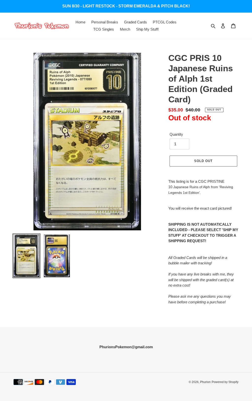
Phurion (205, 382)
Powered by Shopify (225, 382)
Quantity (176, 134)
